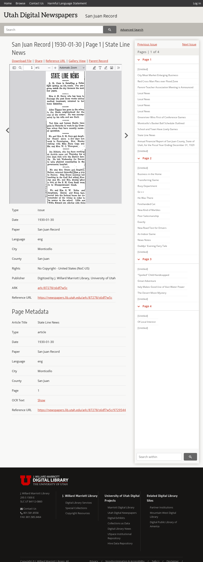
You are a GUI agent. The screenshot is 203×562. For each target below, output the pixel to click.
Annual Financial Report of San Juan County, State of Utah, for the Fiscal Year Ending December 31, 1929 (166, 143)
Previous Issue (147, 44)
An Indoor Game (147, 234)
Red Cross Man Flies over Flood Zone (158, 81)
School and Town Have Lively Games (158, 129)
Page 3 (147, 259)
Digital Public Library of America (163, 524)
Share (38, 61)
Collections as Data (119, 523)
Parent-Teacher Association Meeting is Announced (165, 87)
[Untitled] (143, 69)
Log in (197, 3)
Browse (20, 3)
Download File (22, 61)
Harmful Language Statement (67, 3)
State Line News (146, 135)
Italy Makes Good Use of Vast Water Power (161, 287)
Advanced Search (131, 30)
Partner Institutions (161, 507)
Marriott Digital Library (121, 507)
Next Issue (189, 44)
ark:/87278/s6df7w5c (52, 288)
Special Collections (76, 508)
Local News (144, 93)
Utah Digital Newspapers (122, 513)
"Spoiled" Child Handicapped (153, 275)
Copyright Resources (77, 513)
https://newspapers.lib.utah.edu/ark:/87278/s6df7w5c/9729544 (82, 410)
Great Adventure (147, 281)
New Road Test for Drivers (152, 228)
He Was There (145, 198)
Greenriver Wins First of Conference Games (162, 117)
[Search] (109, 29)
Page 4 (147, 306)
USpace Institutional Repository (119, 536)
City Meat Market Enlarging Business (158, 75)
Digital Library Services (78, 502)
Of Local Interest (147, 321)
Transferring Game (148, 180)
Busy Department (147, 186)
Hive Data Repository (120, 543)
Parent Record (98, 61)
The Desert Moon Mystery (152, 293)
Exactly (141, 222)
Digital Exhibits (116, 518)
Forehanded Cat (146, 204)
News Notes (144, 240)
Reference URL (55, 61)
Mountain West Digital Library (163, 515)
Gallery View (77, 61)
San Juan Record (101, 16)
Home (8, 3)
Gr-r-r (141, 192)
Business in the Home (150, 174)
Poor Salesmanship (148, 216)
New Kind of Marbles (149, 210)
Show (41, 400)
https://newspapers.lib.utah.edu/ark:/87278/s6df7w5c (75, 297)
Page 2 (147, 158)
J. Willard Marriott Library (35, 493)
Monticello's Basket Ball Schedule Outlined (161, 123)
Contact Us (36, 3)
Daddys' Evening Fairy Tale (152, 246)
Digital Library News (119, 528)
